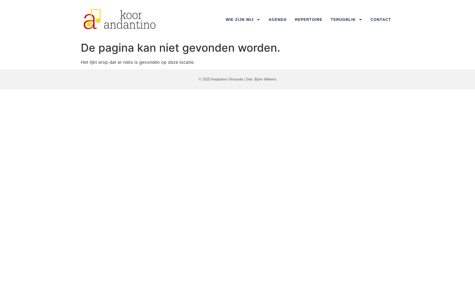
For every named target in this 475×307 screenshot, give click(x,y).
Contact (381, 19)
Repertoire (308, 19)
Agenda (278, 19)
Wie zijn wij (240, 19)
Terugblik (343, 19)
